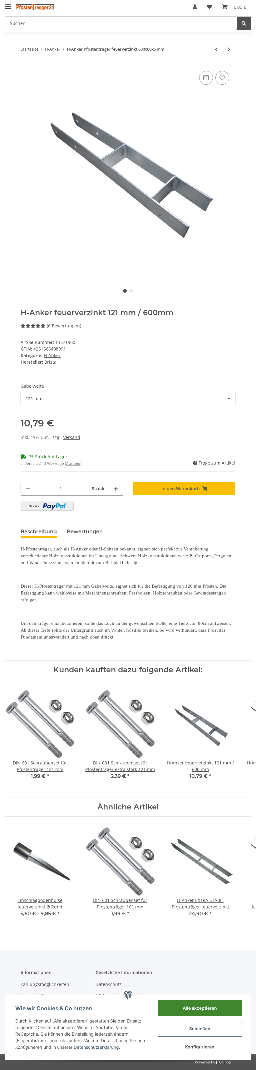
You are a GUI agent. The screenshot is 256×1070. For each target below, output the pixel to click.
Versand (71, 437)
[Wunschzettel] (209, 7)
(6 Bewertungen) (64, 326)
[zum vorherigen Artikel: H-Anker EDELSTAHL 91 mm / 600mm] (216, 49)
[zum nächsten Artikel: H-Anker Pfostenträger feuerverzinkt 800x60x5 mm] (229, 49)
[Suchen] (244, 23)
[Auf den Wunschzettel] (222, 78)
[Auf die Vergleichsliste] (206, 78)
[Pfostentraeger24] (35, 7)
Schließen (199, 1028)
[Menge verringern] (28, 488)
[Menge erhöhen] (116, 488)
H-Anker (52, 355)
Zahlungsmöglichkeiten (45, 984)
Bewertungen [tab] (85, 532)
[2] (47, 506)
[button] (195, 7)
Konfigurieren (199, 1046)
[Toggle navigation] (8, 4)
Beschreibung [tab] (39, 532)
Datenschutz (109, 984)
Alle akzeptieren (200, 1008)
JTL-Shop (223, 1062)
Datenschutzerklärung (96, 1047)
